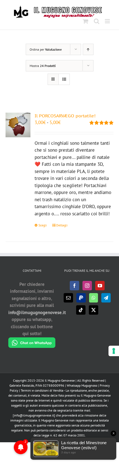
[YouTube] (100, 285)
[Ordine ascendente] (88, 49)
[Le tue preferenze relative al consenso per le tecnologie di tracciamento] (113, 351)
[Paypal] (81, 297)
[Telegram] (106, 297)
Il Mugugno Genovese (60, 380)
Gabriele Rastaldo (21, 385)
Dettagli (62, 225)
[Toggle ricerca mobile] (96, 21)
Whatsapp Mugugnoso (82, 385)
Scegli (42, 225)
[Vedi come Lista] (64, 79)
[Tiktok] (81, 310)
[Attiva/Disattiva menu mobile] (108, 21)
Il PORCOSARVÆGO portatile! (65, 115)
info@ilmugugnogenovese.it (37, 312)
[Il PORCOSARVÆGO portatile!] (18, 125)
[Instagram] (87, 285)
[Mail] (68, 297)
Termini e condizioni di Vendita (42, 390)
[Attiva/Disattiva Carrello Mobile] (85, 21)
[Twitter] (93, 310)
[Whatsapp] (93, 297)
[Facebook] (74, 285)
